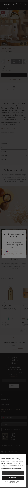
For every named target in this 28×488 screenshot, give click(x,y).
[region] (13, 470)
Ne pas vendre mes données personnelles (13, 482)
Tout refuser (13, 477)
